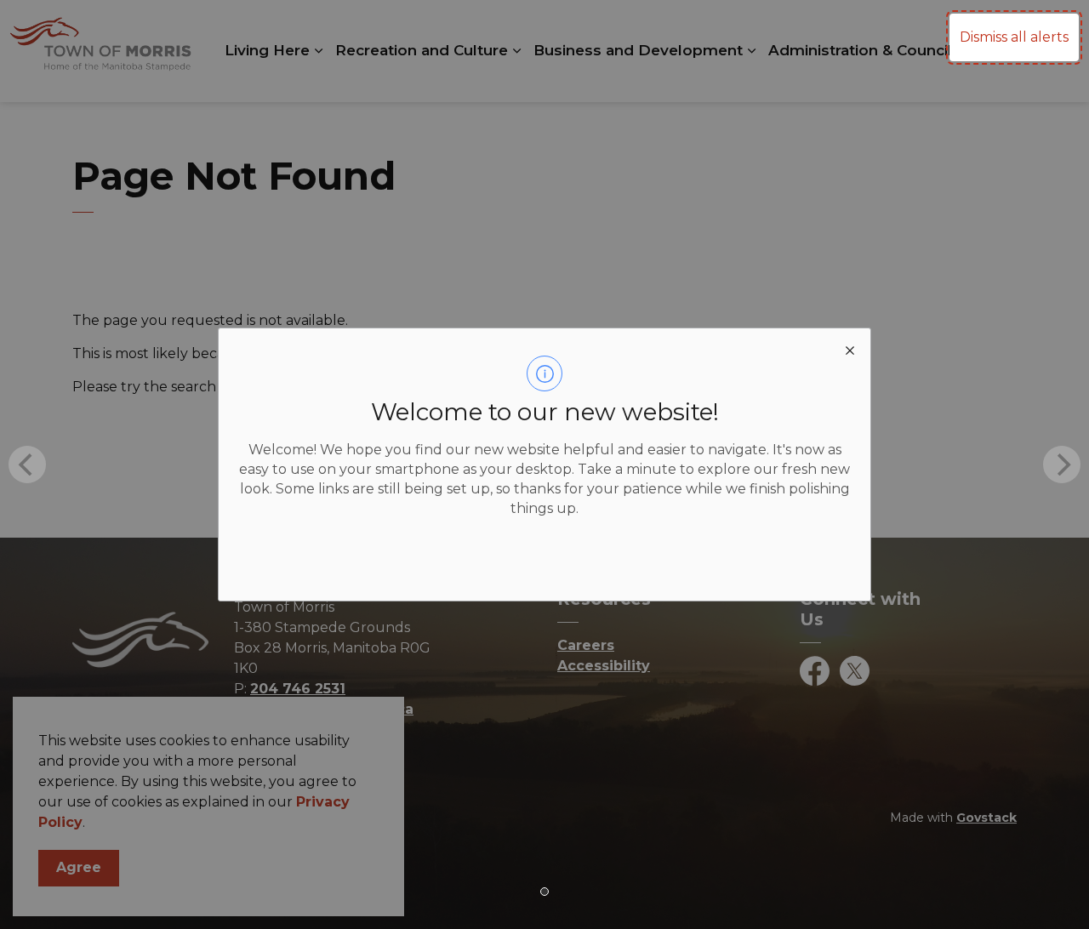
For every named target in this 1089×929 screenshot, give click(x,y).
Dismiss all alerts (1014, 37)
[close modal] (850, 348)
